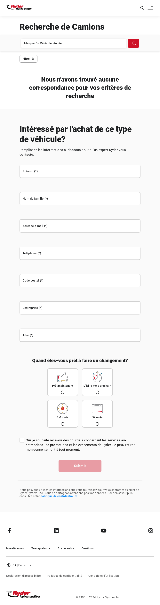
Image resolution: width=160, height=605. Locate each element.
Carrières (88, 548)
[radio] (62, 382)
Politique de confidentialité (64, 575)
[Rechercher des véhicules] (133, 43)
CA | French (20, 565)
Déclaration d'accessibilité (23, 575)
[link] (9, 530)
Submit (80, 466)
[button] (151, 8)
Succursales (66, 548)
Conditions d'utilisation (103, 575)
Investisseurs (15, 548)
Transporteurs (40, 548)
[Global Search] (142, 7)
